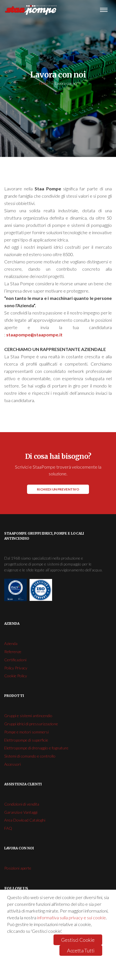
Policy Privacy (15, 667)
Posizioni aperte (17, 868)
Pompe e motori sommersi (26, 731)
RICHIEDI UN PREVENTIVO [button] (58, 489)
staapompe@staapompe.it (34, 334)
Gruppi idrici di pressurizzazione (31, 723)
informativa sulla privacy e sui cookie (71, 917)
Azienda (10, 643)
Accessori (12, 764)
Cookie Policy (15, 675)
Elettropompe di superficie (26, 740)
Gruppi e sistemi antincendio (28, 715)
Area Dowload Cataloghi (24, 820)
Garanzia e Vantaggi (20, 812)
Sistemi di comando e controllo (29, 756)
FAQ (8, 828)
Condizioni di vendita (21, 804)
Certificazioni (15, 659)
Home (43, 83)
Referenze (12, 651)
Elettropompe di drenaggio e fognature (36, 747)
